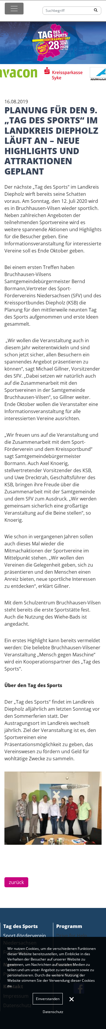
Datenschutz (53, 1011)
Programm (69, 926)
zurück (16, 882)
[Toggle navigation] (14, 8)
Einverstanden (47, 998)
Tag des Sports (20, 926)
